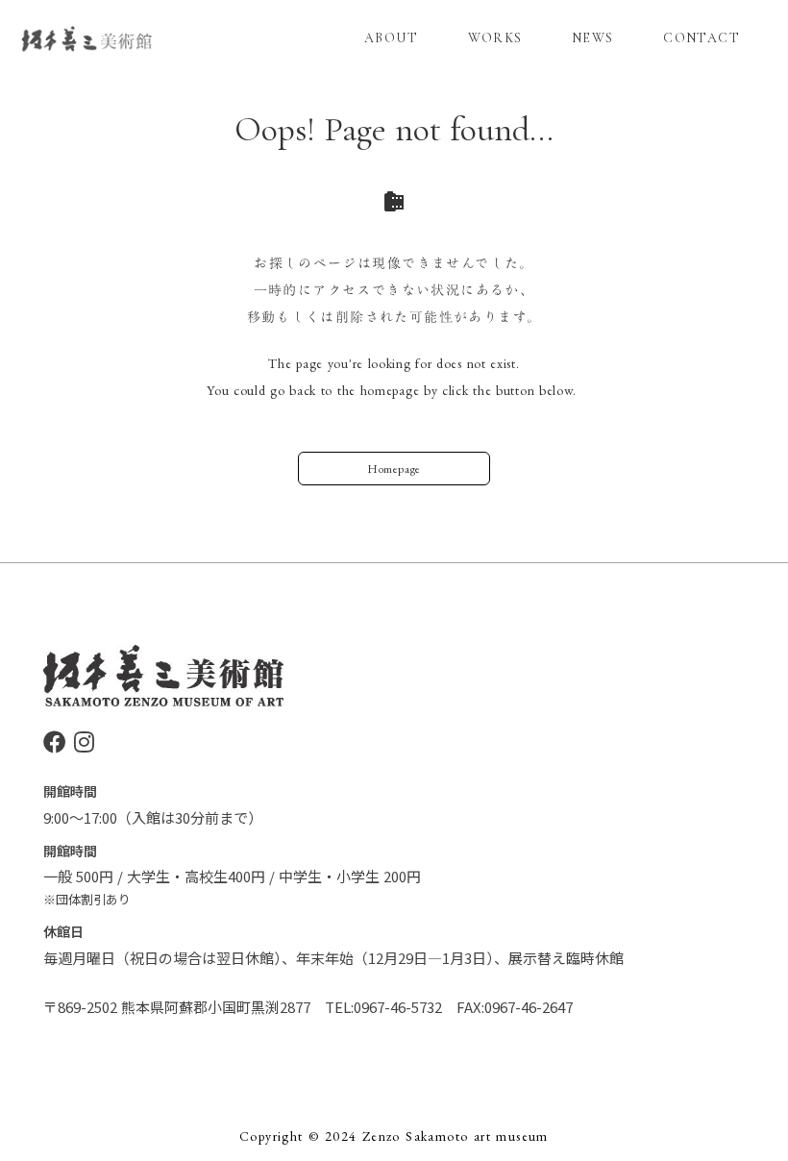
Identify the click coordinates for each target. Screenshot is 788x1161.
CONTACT (701, 38)
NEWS (593, 38)
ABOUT (391, 38)
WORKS (495, 38)
